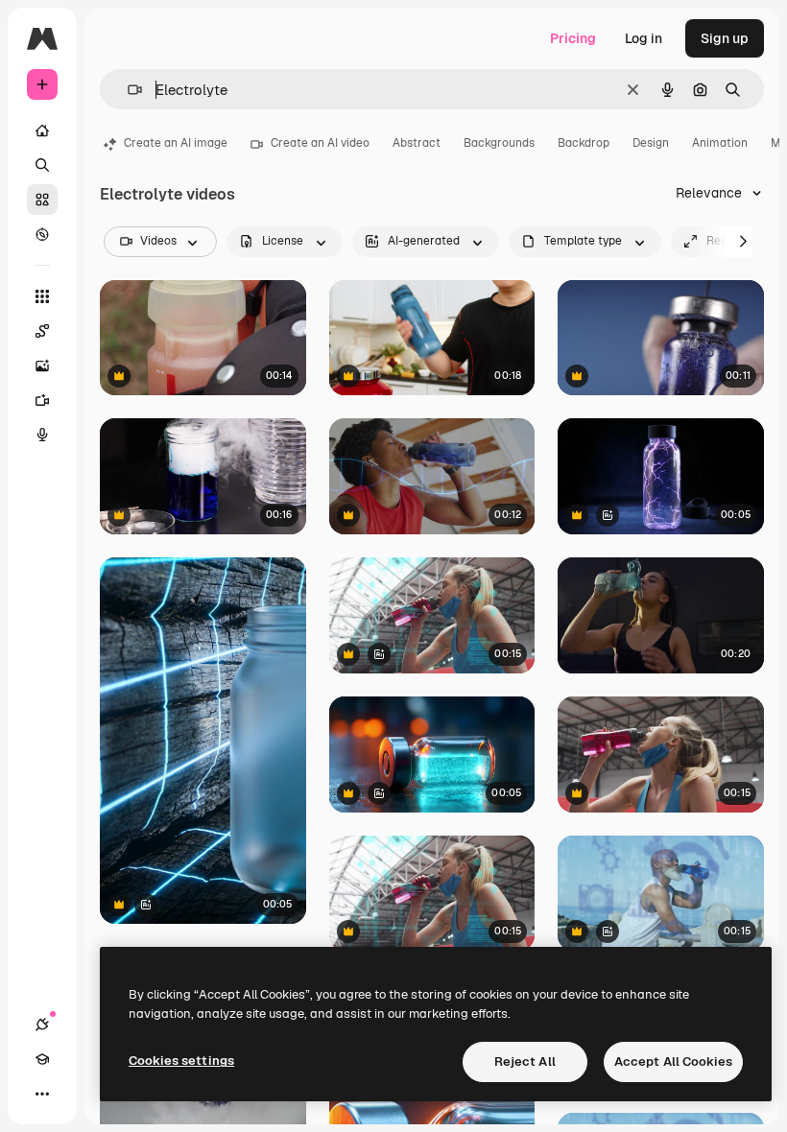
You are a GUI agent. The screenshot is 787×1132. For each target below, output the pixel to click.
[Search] (42, 165)
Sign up (725, 38)
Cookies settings (181, 1060)
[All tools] (42, 296)
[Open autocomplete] (127, 90)
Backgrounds (499, 143)
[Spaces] (42, 331)
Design (650, 143)
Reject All (525, 1061)
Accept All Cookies (673, 1061)
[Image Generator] (42, 365)
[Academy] (42, 1059)
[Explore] (42, 234)
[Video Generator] (42, 400)
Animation (720, 143)
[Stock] (42, 199)
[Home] (42, 130)
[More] (42, 1093)
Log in (643, 38)
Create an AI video (320, 143)
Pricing (573, 38)
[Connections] (42, 1024)
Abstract (417, 143)
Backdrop (583, 143)
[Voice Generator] (42, 434)
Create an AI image (175, 143)
